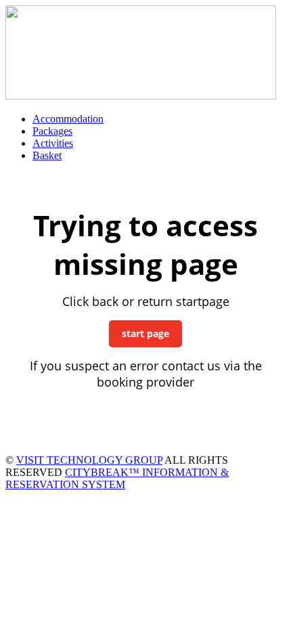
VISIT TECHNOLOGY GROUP (89, 460)
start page (145, 333)
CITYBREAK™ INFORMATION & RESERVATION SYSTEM (117, 478)
